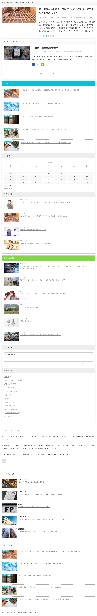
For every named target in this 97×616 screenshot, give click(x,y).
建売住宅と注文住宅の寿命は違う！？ (33, 230)
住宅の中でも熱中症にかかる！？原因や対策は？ (37, 243)
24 (23, 182)
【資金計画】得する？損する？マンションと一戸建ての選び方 (39, 532)
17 (23, 179)
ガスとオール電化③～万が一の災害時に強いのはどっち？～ (40, 335)
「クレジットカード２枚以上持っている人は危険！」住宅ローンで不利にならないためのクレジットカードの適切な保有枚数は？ (56, 267)
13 (61, 176)
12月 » (11, 188)
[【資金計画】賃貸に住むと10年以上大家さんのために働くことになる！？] (9, 520)
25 (36, 182)
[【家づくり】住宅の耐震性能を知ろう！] (9, 483)
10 (23, 176)
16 (10, 179)
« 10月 (6, 188)
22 (87, 179)
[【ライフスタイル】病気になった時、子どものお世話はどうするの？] (11, 295)
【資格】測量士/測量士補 (45, 48)
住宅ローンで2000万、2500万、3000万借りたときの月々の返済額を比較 (46, 143)
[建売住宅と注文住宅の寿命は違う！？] (11, 231)
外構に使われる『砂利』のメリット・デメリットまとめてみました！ (44, 130)
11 (36, 176)
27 (61, 182)
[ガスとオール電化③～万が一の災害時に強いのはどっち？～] (11, 336)
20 (61, 179)
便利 (6, 395)
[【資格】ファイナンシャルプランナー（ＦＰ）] (9, 508)
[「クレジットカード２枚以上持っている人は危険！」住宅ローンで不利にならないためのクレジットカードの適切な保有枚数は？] (11, 268)
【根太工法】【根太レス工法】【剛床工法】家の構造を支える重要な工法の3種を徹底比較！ (52, 90)
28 (74, 182)
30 (10, 186)
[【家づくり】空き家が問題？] (11, 309)
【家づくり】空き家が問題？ (30, 307)
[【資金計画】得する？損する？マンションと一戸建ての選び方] (9, 533)
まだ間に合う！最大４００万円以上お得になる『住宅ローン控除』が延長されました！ (49, 202)
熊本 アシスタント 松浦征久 (59, 17)
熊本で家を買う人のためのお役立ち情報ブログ (18, 2)
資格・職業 (78, 51)
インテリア (8, 387)
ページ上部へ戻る (94, 613)
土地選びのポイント (11, 413)
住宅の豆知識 (76, 17)
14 (74, 176)
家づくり (84, 17)
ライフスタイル (10, 391)
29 (87, 182)
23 (10, 182)
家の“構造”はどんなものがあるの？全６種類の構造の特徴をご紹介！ (43, 280)
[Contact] (4, 461)
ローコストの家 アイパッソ (12, 380)
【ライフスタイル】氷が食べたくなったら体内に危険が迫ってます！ (44, 103)
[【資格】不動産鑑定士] (11, 322)
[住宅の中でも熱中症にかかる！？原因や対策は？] (11, 245)
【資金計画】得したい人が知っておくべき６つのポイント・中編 (40, 494)
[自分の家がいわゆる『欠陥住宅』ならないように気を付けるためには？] (19, 15)
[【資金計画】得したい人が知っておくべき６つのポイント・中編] (9, 495)
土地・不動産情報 (9, 409)
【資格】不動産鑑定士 (27, 321)
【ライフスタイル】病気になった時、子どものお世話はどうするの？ (43, 294)
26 (48, 182)
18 (36, 179)
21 (74, 179)
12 (48, 176)
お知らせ (6, 377)
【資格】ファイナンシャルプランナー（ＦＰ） (34, 507)
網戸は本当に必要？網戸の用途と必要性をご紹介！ (38, 116)
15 (87, 176)
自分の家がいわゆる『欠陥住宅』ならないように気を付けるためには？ (66, 11)
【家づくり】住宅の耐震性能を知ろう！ (32, 482)
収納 (6, 398)
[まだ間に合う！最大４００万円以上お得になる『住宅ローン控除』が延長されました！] (11, 204)
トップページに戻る (49, 74)
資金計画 (6, 416)
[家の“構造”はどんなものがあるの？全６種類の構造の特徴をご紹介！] (11, 281)
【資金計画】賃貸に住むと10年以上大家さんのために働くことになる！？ (43, 519)
